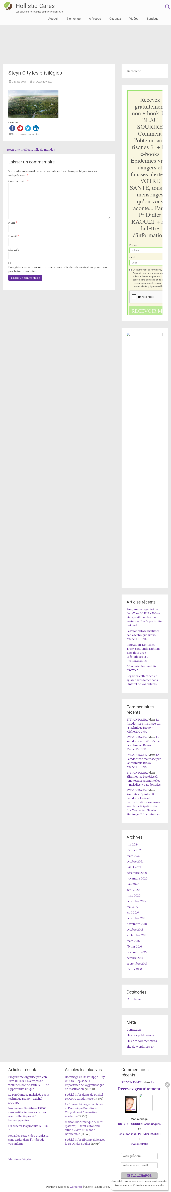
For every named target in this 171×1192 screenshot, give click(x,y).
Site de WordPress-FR (140, 1046)
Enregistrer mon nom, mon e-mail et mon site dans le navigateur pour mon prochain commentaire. (57, 269)
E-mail (13, 236)
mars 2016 (133, 941)
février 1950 (134, 969)
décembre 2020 (137, 872)
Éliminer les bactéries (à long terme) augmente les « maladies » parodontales (144, 780)
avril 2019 (133, 912)
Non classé (134, 999)
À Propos (95, 18)
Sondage (152, 18)
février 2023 (134, 850)
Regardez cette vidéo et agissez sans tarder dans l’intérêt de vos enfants (142, 680)
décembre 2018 (136, 918)
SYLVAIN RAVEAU (42, 81)
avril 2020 (133, 889)
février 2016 (134, 946)
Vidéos (133, 18)
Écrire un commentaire (25, 134)
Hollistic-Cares (35, 6)
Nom (12, 222)
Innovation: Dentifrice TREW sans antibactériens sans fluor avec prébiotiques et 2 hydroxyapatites (143, 652)
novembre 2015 (137, 952)
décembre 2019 (136, 901)
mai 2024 (133, 844)
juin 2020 (133, 884)
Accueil (53, 18)
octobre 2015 (135, 958)
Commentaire (18, 181)
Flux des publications (140, 1035)
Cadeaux (115, 18)
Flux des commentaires (142, 1041)
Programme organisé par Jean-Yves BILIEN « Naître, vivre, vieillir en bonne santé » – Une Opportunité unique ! (144, 617)
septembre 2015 (137, 963)
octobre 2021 (135, 861)
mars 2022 (133, 855)
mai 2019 (132, 907)
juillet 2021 (134, 867)
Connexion (134, 1029)
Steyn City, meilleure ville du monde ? (29, 149)
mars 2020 (133, 895)
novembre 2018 (137, 924)
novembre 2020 (137, 878)
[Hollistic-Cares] (7, 6)
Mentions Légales (20, 1159)
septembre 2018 (137, 935)
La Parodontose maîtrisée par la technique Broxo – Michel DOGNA (143, 635)
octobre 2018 (135, 929)
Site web (13, 249)
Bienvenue (74, 18)
